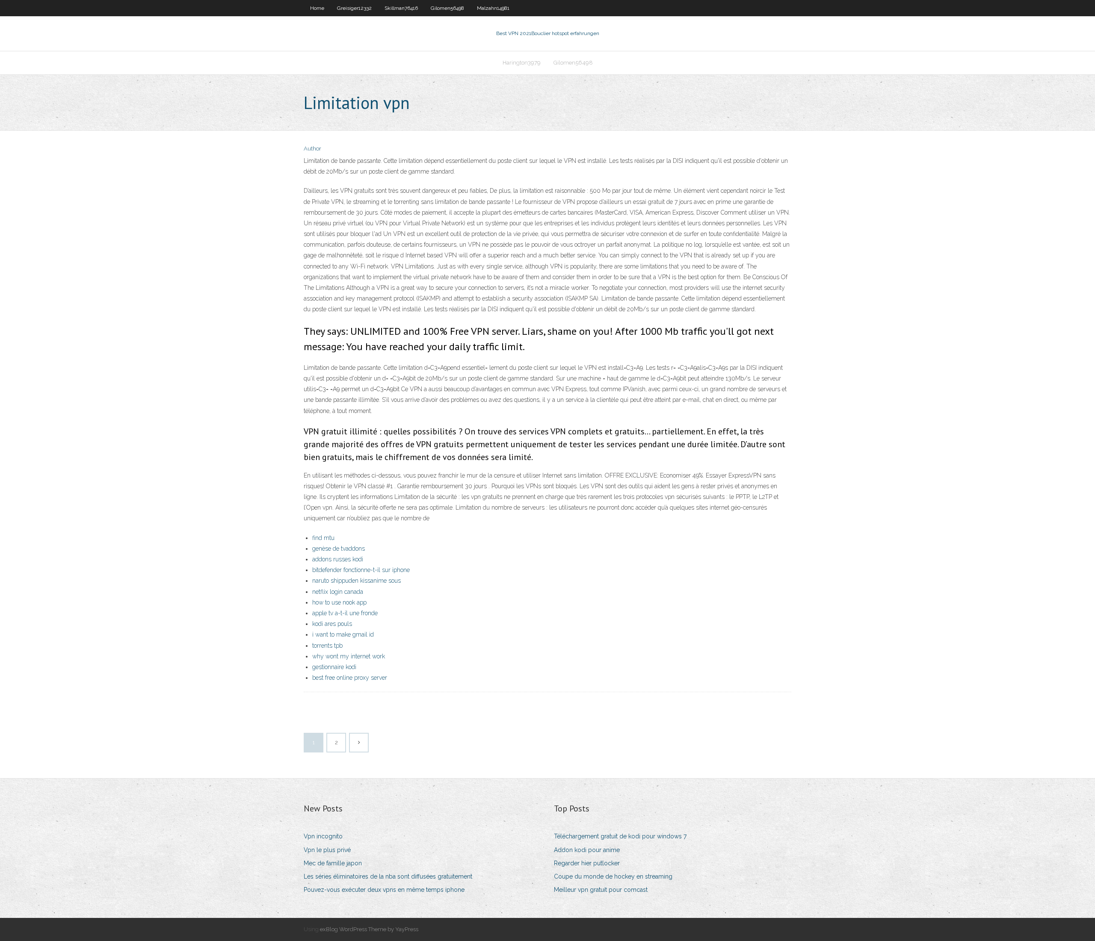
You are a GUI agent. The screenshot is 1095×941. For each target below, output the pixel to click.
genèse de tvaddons (338, 548)
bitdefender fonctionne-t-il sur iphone (361, 569)
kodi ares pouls (332, 623)
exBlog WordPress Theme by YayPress (369, 929)
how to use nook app (339, 602)
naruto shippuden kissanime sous (356, 580)
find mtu (323, 537)
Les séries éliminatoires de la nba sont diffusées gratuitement (388, 876)
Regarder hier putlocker (587, 863)
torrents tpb (327, 645)
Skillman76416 (401, 8)
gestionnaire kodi (334, 667)
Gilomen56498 (447, 8)
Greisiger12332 (354, 8)
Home (317, 8)
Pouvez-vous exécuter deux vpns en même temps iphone (384, 889)
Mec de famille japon (333, 863)
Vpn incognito (323, 836)
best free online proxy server (349, 677)
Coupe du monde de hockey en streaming (613, 876)
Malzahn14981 (493, 8)
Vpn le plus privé (327, 850)
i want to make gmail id (343, 634)
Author (312, 148)
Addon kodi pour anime (587, 850)
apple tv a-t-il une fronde (345, 613)
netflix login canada (337, 591)
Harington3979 (522, 62)
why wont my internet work (348, 656)
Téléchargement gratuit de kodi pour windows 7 (620, 836)
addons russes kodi (337, 559)
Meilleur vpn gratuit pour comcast (601, 889)
